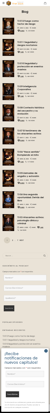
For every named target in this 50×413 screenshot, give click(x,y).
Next (22, 240)
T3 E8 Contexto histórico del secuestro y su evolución (30, 110)
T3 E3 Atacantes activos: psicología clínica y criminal (30, 220)
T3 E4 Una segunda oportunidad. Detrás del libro (30, 197)
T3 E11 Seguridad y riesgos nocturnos (27, 43)
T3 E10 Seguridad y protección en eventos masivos (30, 66)
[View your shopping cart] (45, 3)
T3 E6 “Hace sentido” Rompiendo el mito (28, 153)
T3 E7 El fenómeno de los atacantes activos (29, 132)
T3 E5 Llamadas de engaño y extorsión (28, 174)
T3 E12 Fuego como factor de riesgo (28, 22)
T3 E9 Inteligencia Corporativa (26, 88)
